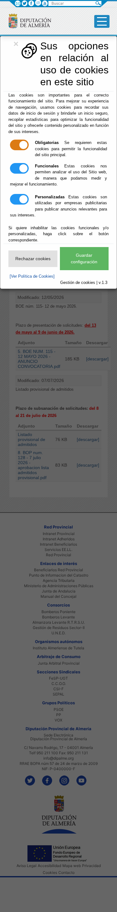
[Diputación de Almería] (27, 20)
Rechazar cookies (33, 258)
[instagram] (38, 2)
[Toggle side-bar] (102, 21)
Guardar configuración (84, 258)
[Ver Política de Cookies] (32, 276)
